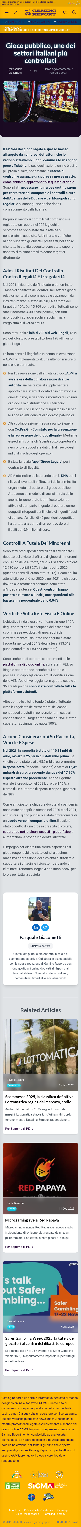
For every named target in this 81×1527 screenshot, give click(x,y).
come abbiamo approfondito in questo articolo (38, 182)
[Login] (16, 12)
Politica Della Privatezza (38, 1510)
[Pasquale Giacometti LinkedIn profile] (36, 927)
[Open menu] (7, 12)
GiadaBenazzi (15, 1203)
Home (7, 28)
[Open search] (74, 12)
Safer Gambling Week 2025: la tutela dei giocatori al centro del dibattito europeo (40, 1341)
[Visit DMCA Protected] (12, 1486)
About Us (14, 1510)
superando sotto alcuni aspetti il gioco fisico (37, 832)
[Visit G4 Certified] (31, 1497)
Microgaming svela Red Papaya (32, 1220)
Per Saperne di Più (18, 1128)
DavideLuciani (15, 1079)
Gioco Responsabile (27, 1513)
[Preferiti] (65, 12)
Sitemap (62, 1510)
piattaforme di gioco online (23, 664)
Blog (16, 28)
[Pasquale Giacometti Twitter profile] (45, 927)
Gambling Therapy (54, 1513)
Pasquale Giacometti (40, 937)
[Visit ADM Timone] (17, 1474)
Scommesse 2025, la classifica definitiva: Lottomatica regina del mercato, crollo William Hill (39, 1099)
